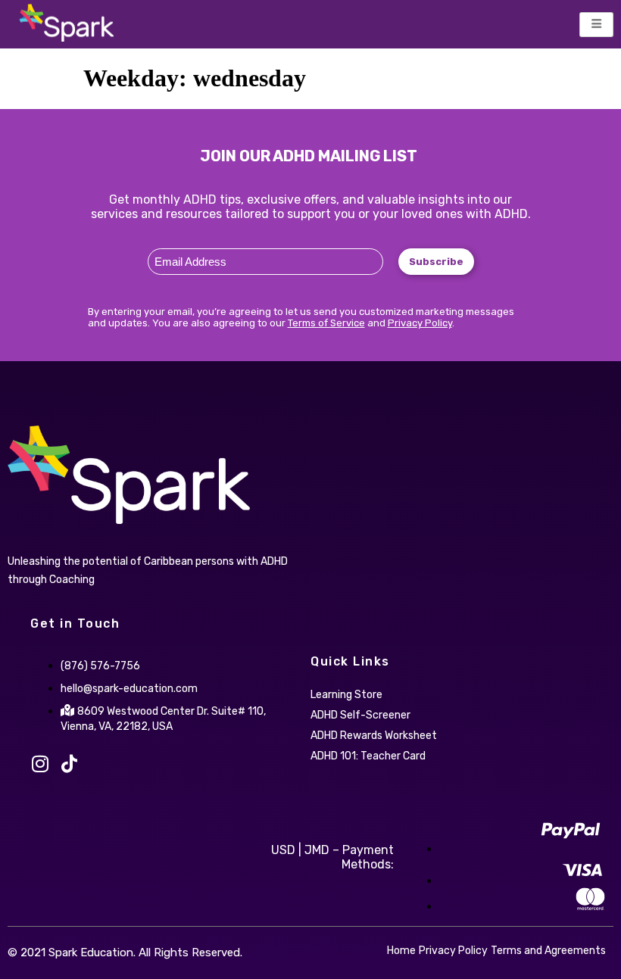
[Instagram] (39, 763)
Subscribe (436, 261)
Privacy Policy (420, 323)
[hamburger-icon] (596, 24)
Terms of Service (326, 323)
